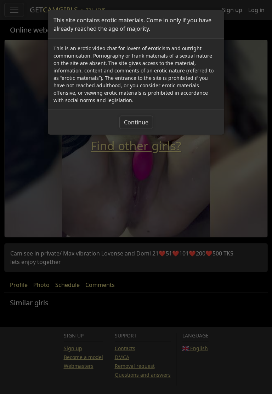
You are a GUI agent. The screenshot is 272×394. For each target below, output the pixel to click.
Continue (136, 122)
